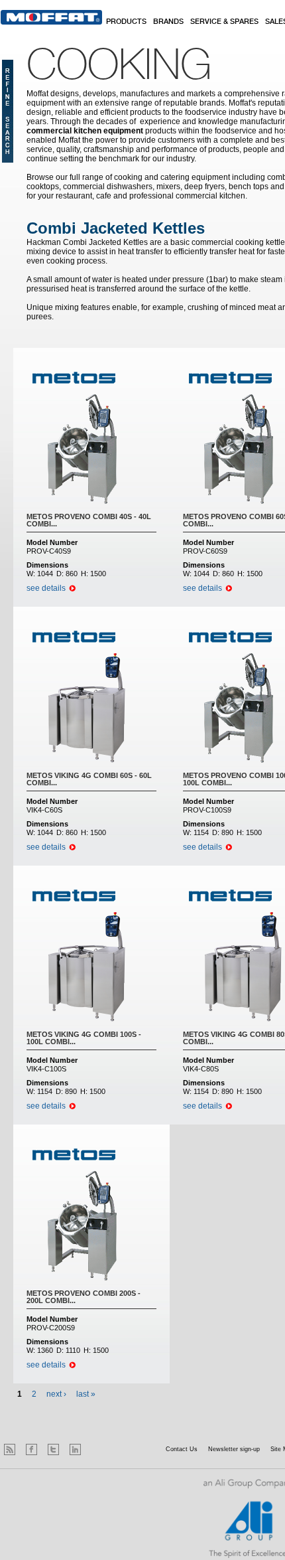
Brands (168, 22)
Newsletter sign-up (234, 1449)
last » (85, 1394)
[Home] (51, 17)
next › (56, 1394)
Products (126, 22)
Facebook (31, 1449)
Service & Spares (224, 22)
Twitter (53, 1449)
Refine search (7, 111)
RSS (9, 1449)
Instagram (97, 1449)
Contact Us (182, 1449)
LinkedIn (75, 1449)
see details (46, 588)
